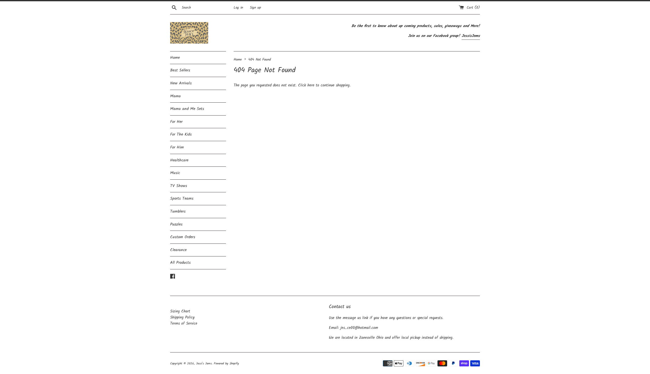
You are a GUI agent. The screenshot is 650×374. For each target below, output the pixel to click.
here (310, 85)
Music (175, 173)
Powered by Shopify (226, 363)
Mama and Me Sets (187, 109)
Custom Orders (182, 237)
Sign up (255, 7)
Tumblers (178, 211)
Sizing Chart (180, 311)
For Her (176, 122)
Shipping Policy (182, 317)
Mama (175, 96)
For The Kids (181, 134)
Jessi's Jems (204, 363)
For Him (177, 147)
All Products (180, 262)
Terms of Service (183, 324)
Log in (238, 7)
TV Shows (178, 186)
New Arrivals (181, 83)
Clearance (178, 250)
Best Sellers (180, 70)
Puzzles (176, 224)
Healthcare (179, 160)
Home (175, 57)
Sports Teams (181, 198)
